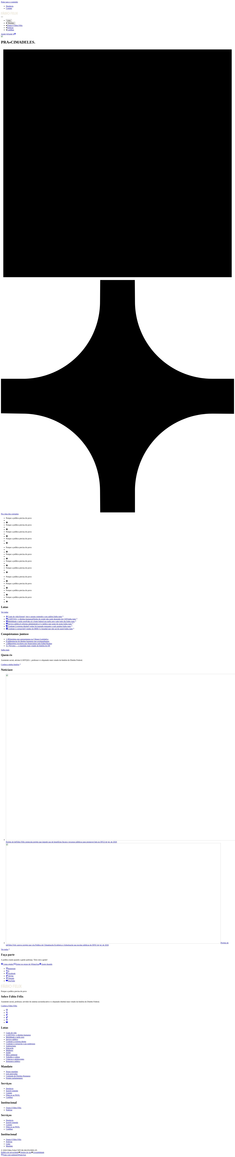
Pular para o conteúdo (9, 2)
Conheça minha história (10, 665)
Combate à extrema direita (16, 1042)
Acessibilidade (38, 1152)
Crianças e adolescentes (15, 1059)
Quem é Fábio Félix (15, 25)
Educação (9, 1048)
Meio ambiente (11, 1055)
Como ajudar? (8, 964)
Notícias (10, 28)
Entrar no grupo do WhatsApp (27, 964)
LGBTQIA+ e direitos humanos (18, 1035)
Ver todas (4, 612)
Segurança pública (13, 1061)
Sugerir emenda (12, 1091)
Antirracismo (11, 1046)
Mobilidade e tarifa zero (15, 1037)
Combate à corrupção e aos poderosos (20, 1044)
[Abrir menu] (2, 16)
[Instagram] (7, 1010)
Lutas (9, 20)
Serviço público (12, 1039)
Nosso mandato (12, 1072)
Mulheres (9, 1050)
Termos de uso (25, 1152)
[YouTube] (7, 1022)
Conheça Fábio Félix (9, 1006)
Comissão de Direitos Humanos (18, 1076)
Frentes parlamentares (14, 1078)
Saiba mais (5, 650)
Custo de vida (11, 1033)
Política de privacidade (9, 1152)
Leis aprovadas (12, 1074)
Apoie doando (46, 964)
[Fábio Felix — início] (9, 14)
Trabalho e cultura (13, 1057)
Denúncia (9, 6)
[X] (7, 1013)
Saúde (8, 1053)
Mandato (11, 23)
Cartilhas (10, 30)
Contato (9, 8)
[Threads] (7, 1020)
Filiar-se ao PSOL (13, 1095)
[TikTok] (7, 1018)
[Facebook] (7, 1015)
